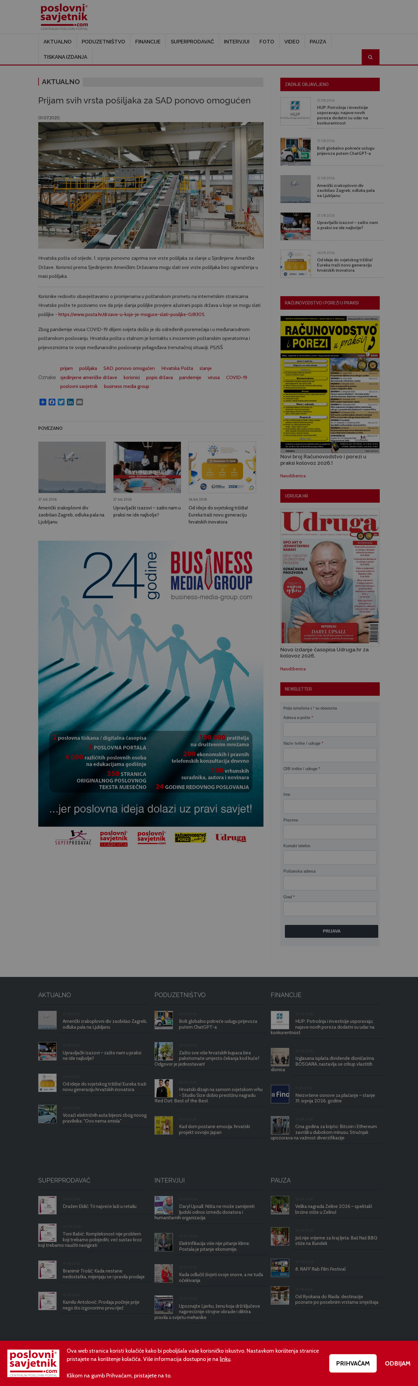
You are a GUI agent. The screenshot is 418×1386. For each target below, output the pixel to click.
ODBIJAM (398, 1363)
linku (225, 1359)
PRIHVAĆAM (353, 1363)
